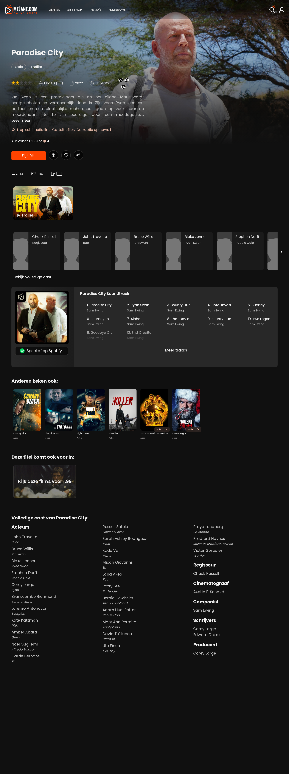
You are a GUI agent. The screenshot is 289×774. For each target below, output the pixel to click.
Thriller (36, 67)
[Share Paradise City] (78, 155)
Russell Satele (115, 529)
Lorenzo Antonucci (28, 611)
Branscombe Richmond (33, 599)
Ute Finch (111, 648)
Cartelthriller (63, 129)
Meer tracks (176, 350)
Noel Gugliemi (24, 646)
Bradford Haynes (213, 541)
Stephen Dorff (24, 575)
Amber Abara (24, 634)
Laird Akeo (112, 576)
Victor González (207, 553)
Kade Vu (110, 553)
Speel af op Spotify (44, 350)
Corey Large (22, 587)
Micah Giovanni (117, 565)
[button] (54, 9)
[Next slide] (281, 252)
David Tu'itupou (117, 636)
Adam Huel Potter (119, 612)
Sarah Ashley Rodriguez (125, 541)
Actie (18, 67)
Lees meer (21, 120)
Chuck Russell (206, 573)
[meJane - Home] (21, 10)
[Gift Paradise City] (53, 155)
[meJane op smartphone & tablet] (53, 174)
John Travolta (24, 539)
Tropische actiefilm (33, 129)
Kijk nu (28, 155)
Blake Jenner (23, 563)
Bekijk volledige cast (32, 277)
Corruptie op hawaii (93, 129)
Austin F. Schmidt (209, 591)
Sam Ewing (203, 610)
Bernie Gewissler (118, 600)
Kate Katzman (24, 623)
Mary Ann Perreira (119, 624)
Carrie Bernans (25, 658)
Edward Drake (206, 634)
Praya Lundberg (208, 529)
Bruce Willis (22, 551)
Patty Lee (111, 588)
